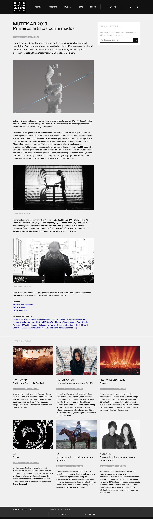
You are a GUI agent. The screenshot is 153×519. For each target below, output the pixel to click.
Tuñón (55, 319)
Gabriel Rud (75, 322)
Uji (76, 328)
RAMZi (24, 328)
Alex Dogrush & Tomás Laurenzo (59, 328)
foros (93, 7)
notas (80, 7)
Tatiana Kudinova (36, 328)
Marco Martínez (54, 325)
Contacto (62, 514)
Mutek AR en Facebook (23, 304)
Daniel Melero (45, 319)
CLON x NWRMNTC (45, 322)
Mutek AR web (19, 307)
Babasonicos (80, 319)
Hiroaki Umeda (19, 322)
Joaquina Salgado (38, 325)
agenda (38, 7)
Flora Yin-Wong (62, 322)
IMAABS (25, 325)
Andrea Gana (68, 325)
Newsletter (90, 514)
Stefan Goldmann (30, 319)
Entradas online (20, 310)
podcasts (53, 7)
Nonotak (17, 319)
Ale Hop (30, 322)
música (67, 7)
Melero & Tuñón (67, 319)
